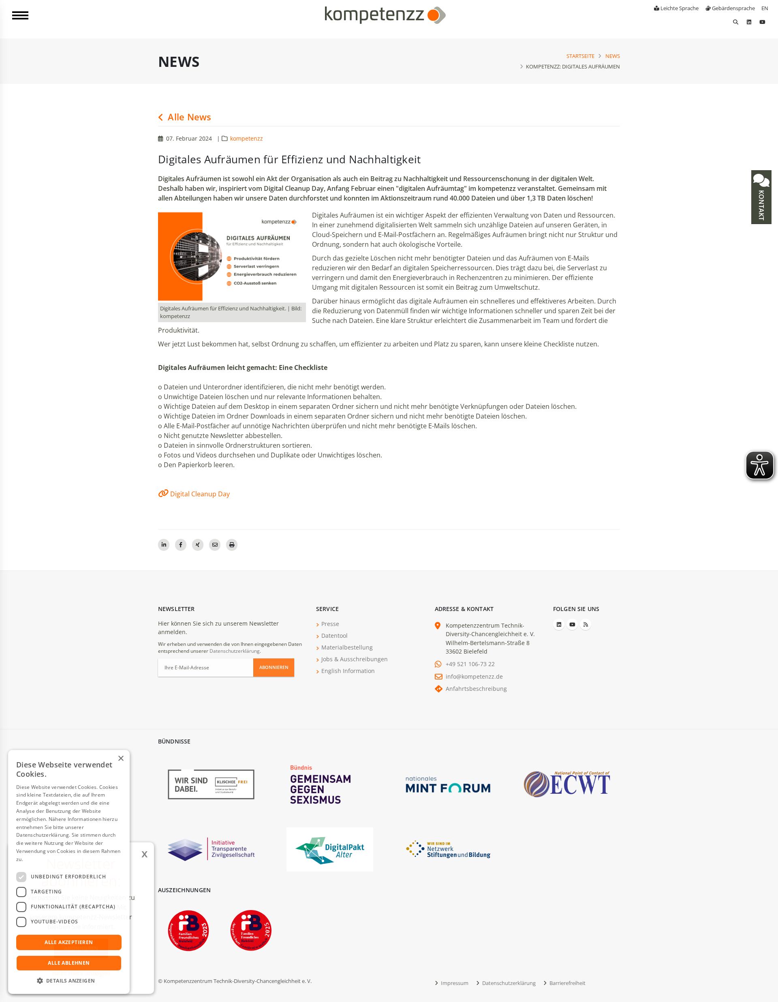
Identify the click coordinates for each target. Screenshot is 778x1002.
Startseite (580, 56)
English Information (348, 671)
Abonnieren (274, 667)
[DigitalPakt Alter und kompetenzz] (330, 848)
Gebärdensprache (733, 8)
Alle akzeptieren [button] (69, 942)
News (612, 56)
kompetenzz (246, 138)
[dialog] (69, 872)
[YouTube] (762, 22)
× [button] (121, 759)
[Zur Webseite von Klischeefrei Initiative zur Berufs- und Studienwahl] (211, 784)
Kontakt (761, 204)
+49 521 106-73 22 (470, 664)
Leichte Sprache (679, 8)
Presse (330, 624)
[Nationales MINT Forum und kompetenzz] (448, 784)
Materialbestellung (347, 647)
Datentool (334, 635)
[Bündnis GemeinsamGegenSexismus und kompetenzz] (330, 784)
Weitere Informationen (51, 859)
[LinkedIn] (748, 22)
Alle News (188, 117)
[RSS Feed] (585, 624)
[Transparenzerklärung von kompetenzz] (211, 848)
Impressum (454, 983)
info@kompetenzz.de (474, 676)
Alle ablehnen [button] (69, 962)
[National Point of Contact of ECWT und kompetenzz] (567, 784)
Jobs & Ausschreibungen (354, 659)
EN (764, 8)
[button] (69, 981)
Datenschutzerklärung (234, 651)
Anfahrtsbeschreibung (476, 688)
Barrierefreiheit (567, 983)
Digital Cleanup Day (200, 493)
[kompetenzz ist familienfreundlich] (188, 930)
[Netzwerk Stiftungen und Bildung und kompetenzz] (448, 848)
